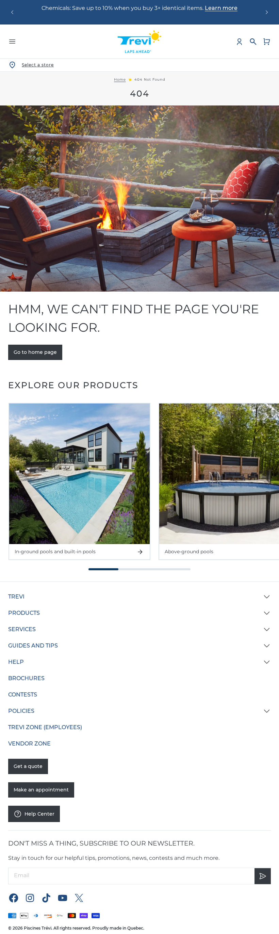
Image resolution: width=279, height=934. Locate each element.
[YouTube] (62, 897)
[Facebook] (13, 897)
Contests (22, 694)
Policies (21, 711)
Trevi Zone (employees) (45, 727)
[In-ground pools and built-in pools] (79, 474)
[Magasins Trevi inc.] (139, 41)
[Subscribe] (263, 876)
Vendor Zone (29, 743)
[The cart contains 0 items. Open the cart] (267, 41)
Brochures (26, 678)
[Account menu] (239, 41)
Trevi (16, 596)
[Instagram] (29, 897)
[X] (78, 897)
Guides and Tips (33, 645)
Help (16, 662)
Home (120, 80)
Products (24, 613)
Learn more (221, 8)
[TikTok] (46, 897)
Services (22, 629)
